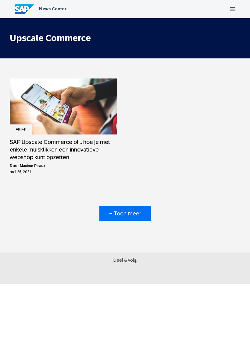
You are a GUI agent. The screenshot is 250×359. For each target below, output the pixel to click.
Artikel (21, 129)
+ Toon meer (125, 213)
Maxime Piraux (32, 166)
